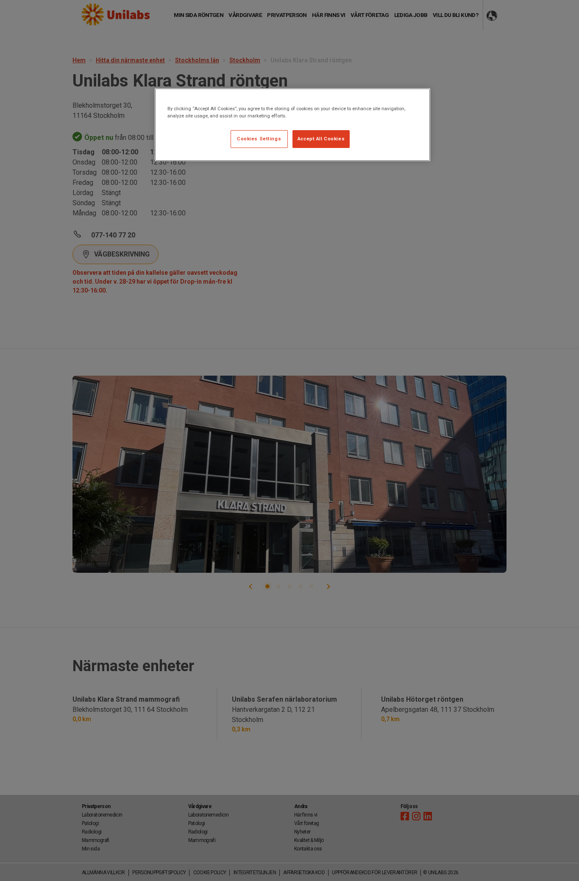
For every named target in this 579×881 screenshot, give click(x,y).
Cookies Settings (259, 139)
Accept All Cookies (321, 139)
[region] (292, 124)
